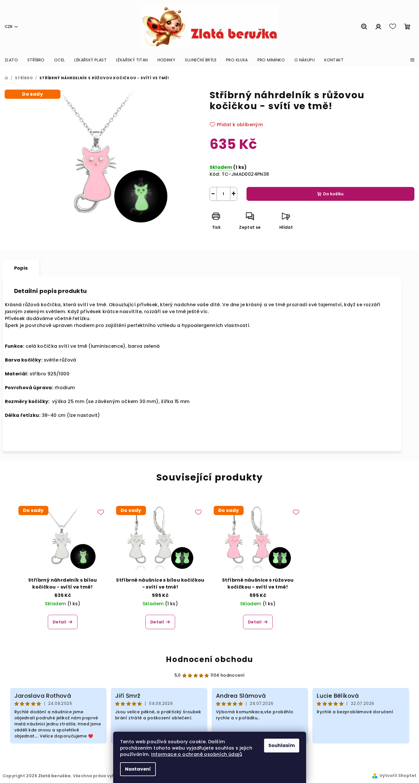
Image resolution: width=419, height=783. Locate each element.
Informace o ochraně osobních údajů (196, 754)
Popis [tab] (21, 268)
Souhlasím (281, 745)
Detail (59, 622)
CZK (9, 26)
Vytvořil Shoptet (398, 775)
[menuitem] (11, 60)
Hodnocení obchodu (209, 659)
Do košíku (333, 194)
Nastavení (138, 769)
